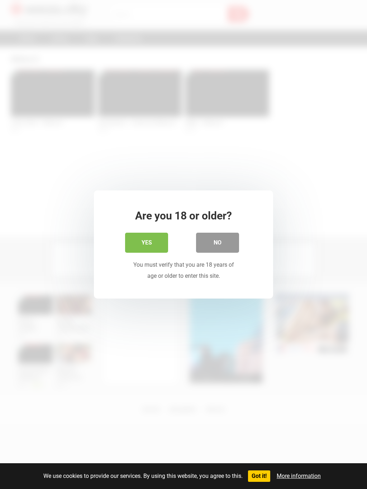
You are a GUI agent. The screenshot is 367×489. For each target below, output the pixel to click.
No (217, 242)
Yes (147, 242)
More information (299, 476)
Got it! (259, 476)
